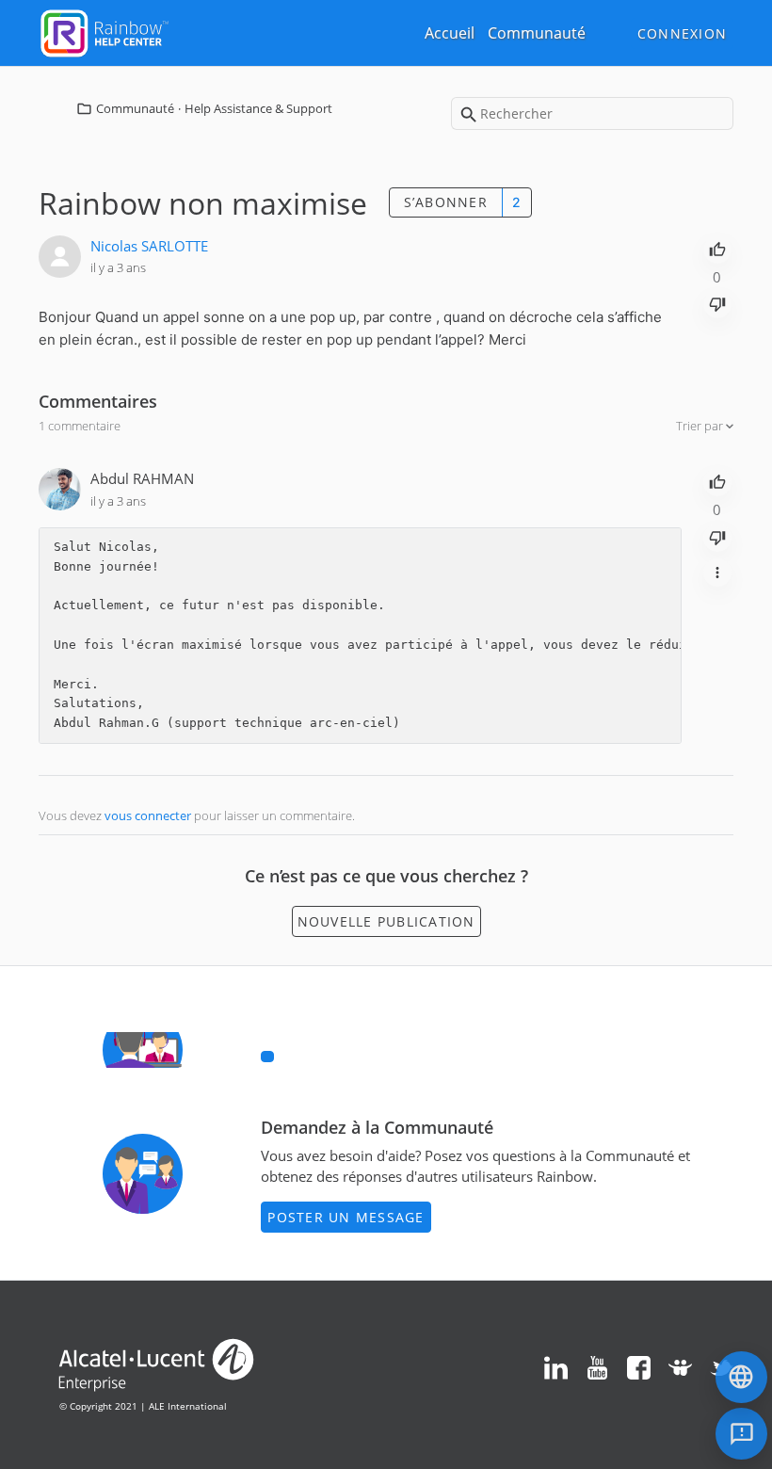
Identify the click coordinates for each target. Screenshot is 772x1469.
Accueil (449, 33)
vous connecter (148, 815)
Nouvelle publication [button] (386, 921)
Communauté (537, 33)
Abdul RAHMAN (142, 478)
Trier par (701, 425)
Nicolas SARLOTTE (149, 245)
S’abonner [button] (446, 202)
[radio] (717, 247)
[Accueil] (104, 31)
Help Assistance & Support (258, 108)
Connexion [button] (682, 33)
